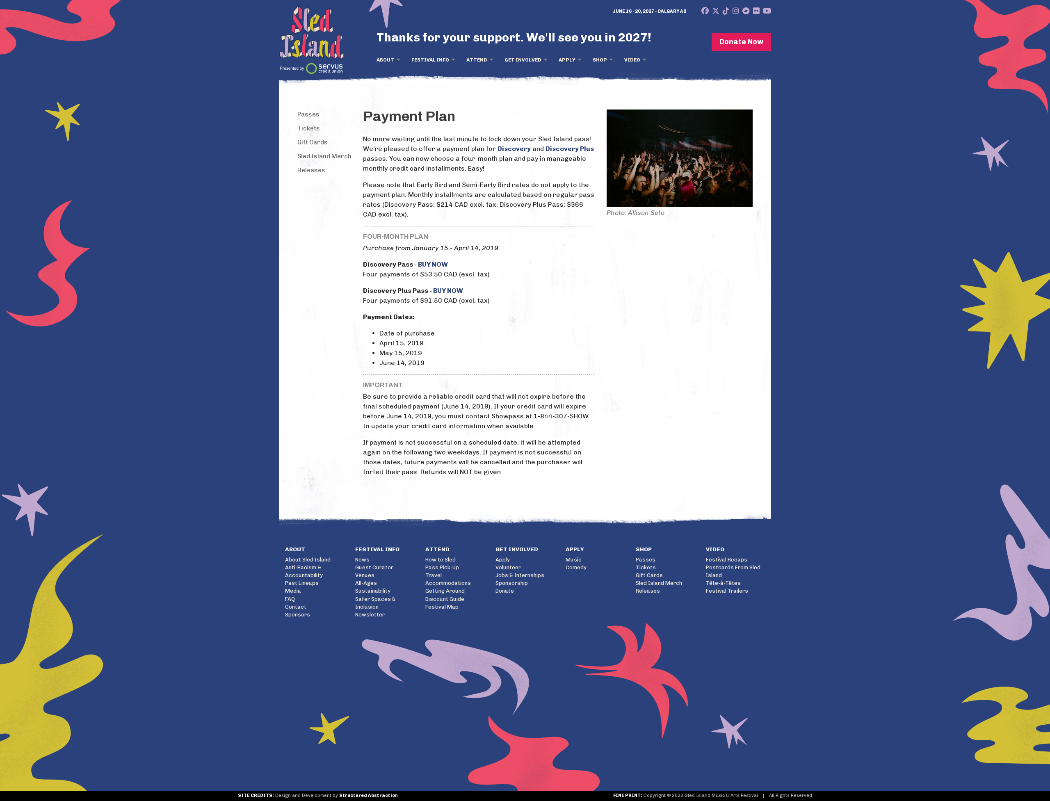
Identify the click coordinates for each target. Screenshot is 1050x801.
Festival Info (430, 60)
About (385, 60)
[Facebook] (705, 11)
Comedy (576, 567)
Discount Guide (444, 599)
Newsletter (370, 615)
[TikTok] (726, 11)
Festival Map (442, 607)
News (362, 560)
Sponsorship (511, 583)
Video (632, 60)
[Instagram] (736, 11)
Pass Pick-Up (442, 567)
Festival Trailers (727, 591)
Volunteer (508, 567)
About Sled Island (308, 560)
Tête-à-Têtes (723, 583)
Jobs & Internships (519, 575)
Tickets (308, 128)
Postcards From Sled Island (733, 571)
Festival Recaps (726, 560)
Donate (504, 591)
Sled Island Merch (324, 156)
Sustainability (372, 591)
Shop (600, 60)
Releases (311, 170)
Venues (364, 575)
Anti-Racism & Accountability (304, 571)
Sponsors (297, 615)
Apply (567, 60)
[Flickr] (756, 11)
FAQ (290, 599)
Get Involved (522, 60)
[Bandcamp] (746, 11)
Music (574, 560)
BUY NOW (433, 264)
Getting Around (445, 591)
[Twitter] (715, 11)
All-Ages (366, 583)
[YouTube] (767, 11)
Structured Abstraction (368, 795)
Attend (476, 60)
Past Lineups (302, 583)
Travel (433, 575)
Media (293, 591)
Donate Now (741, 41)
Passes (308, 114)
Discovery (514, 149)
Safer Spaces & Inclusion (375, 603)
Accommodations (448, 583)
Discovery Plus (570, 149)
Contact (295, 607)
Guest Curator (374, 567)
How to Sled (440, 560)
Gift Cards (312, 142)
